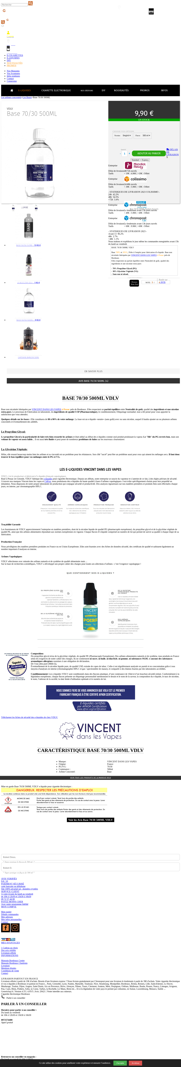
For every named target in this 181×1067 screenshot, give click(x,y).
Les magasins (121, 12)
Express (145, 160)
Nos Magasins (13, 71)
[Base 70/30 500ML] (14, 210)
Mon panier (6, 912)
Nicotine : (117, 136)
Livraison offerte (8, 953)
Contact (10, 78)
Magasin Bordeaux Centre (13, 960)
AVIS (162, 282)
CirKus (47, 481)
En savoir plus (93, 371)
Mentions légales (8, 968)
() (163, 12)
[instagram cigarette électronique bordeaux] (15, 931)
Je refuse (135, 1063)
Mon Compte (103, 12)
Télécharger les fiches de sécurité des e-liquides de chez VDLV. (29, 717)
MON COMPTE (8, 907)
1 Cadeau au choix (9, 948)
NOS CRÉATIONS (87, 91)
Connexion (12, 81)
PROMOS (11, 65)
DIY (9, 60)
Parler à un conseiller (15, 998)
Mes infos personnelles (11, 919)
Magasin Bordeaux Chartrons (14, 963)
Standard (135, 160)
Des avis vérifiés (8, 950)
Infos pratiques (13, 76)
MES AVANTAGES (10, 942)
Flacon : (138, 136)
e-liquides (48, 479)
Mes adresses (7, 917)
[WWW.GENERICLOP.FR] (13, 90)
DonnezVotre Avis (134, 283)
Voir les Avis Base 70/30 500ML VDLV (90, 819)
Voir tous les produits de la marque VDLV (90, 778)
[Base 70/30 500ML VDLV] (25, 210)
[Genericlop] (14, 15)
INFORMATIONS (9, 955)
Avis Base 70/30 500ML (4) (93, 381)
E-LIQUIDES (13, 58)
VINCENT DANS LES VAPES (144, 255)
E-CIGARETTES (15, 55)
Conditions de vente (10, 971)
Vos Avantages (13, 73)
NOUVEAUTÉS (14, 63)
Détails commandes (10, 914)
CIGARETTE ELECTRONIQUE (56, 90)
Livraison (5, 965)
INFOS (164, 90)
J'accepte (120, 1063)
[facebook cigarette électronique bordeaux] (5, 931)
